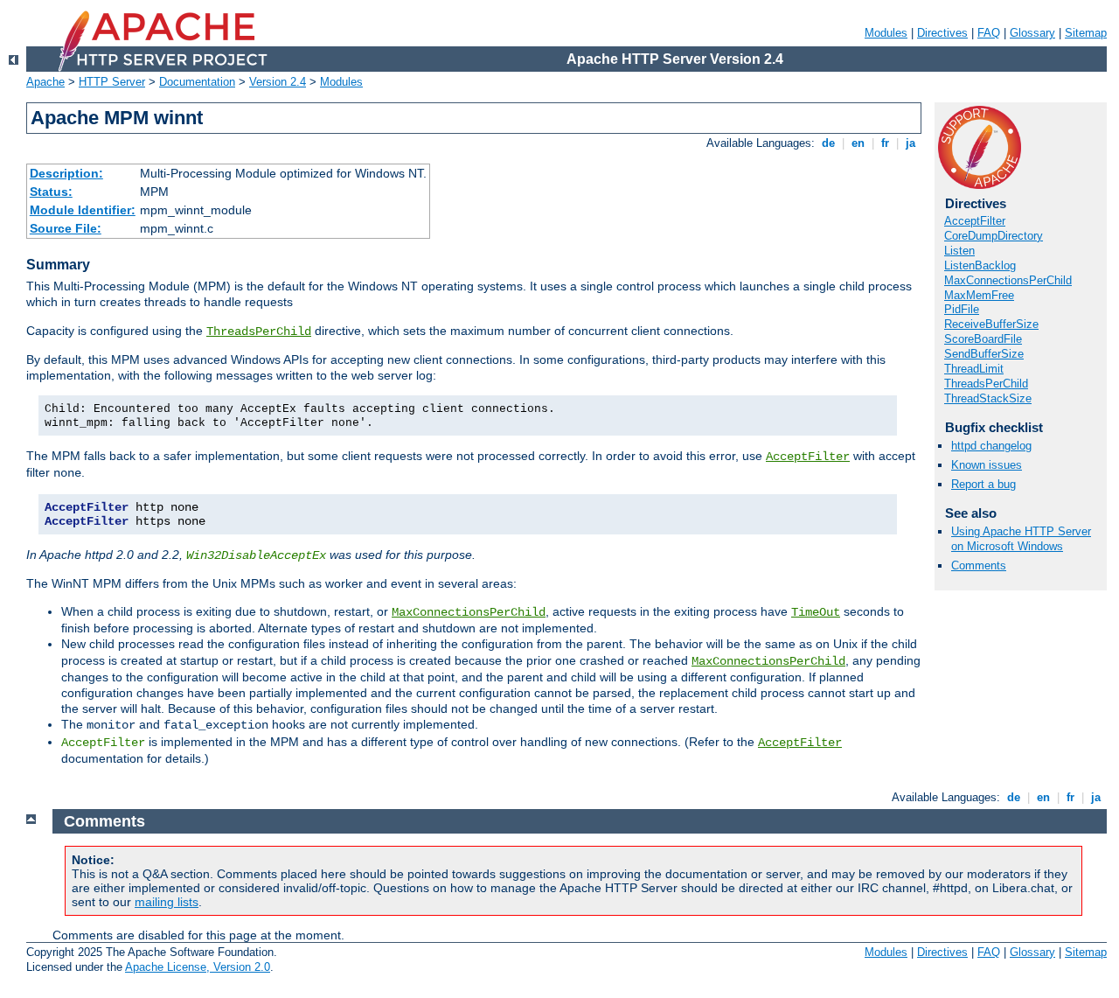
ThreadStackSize (988, 398)
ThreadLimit (974, 368)
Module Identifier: (83, 210)
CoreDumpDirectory (993, 235)
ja (910, 143)
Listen (959, 250)
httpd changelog (991, 445)
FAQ (988, 32)
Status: (51, 192)
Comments (978, 565)
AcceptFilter (808, 457)
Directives (942, 32)
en (858, 143)
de (828, 143)
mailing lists (166, 902)
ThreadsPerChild (258, 331)
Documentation (197, 81)
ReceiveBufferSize (991, 324)
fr (885, 143)
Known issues (986, 464)
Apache (45, 81)
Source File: (65, 228)
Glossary (1032, 32)
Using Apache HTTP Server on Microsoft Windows (1021, 539)
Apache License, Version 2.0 (197, 967)
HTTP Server (112, 81)
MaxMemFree (979, 295)
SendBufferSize (984, 353)
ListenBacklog (980, 265)
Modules (886, 32)
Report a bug (983, 484)
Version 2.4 (277, 81)
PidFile (961, 309)
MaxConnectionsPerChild (469, 612)
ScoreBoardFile (983, 338)
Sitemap (1086, 32)
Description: (66, 173)
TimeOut (815, 612)
